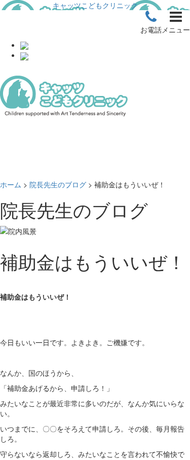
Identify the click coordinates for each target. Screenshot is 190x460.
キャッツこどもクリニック (95, 5)
